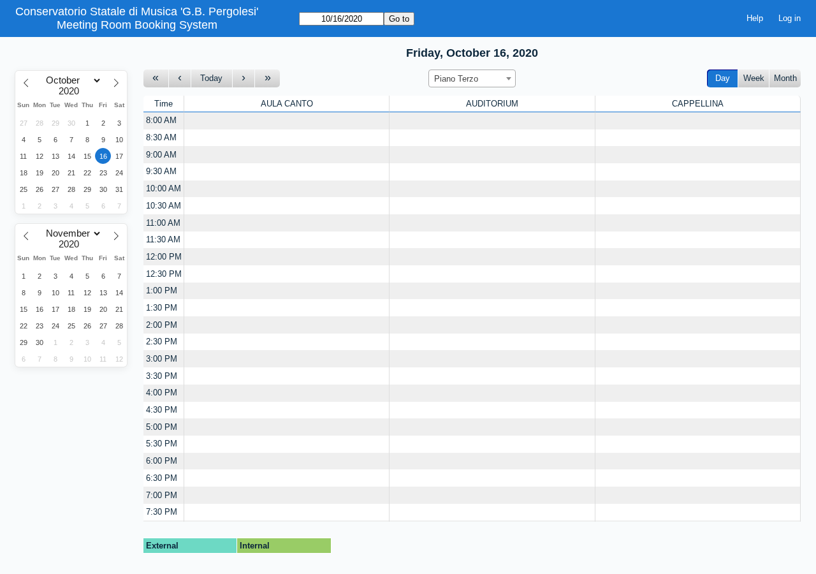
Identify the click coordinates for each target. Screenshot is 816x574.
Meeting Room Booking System (137, 24)
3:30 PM (161, 376)
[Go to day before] (180, 79)
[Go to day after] (244, 79)
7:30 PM (161, 512)
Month (785, 78)
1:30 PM (161, 308)
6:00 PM (161, 461)
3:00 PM (161, 359)
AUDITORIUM (492, 103)
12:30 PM (164, 274)
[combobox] (472, 78)
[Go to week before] (156, 79)
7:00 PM (161, 495)
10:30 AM (163, 205)
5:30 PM (161, 443)
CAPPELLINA (698, 103)
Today (211, 78)
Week (753, 78)
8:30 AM (161, 137)
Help (755, 18)
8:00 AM (161, 120)
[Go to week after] (267, 79)
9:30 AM (161, 171)
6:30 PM (161, 478)
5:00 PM (161, 427)
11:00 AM (163, 223)
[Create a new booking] (286, 120)
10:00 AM (163, 188)
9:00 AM (161, 154)
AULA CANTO (287, 103)
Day (722, 78)
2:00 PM (161, 325)
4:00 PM (161, 392)
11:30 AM (163, 239)
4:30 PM (161, 410)
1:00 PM (161, 290)
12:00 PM (164, 256)
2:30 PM (161, 341)
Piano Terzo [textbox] (456, 79)
